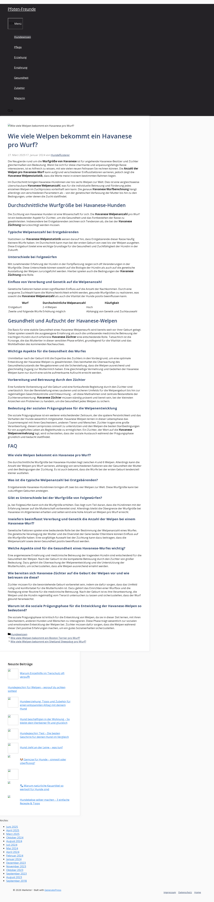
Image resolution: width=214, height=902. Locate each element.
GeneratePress (52, 889)
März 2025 (13, 834)
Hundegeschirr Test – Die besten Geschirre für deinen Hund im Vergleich (44, 735)
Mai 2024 (12, 848)
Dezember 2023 (16, 863)
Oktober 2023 (14, 870)
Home (197, 892)
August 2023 (14, 877)
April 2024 (12, 852)
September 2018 (16, 881)
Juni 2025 (12, 826)
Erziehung (20, 57)
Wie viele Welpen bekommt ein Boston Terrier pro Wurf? (45, 638)
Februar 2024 (14, 855)
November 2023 (16, 866)
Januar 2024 (13, 859)
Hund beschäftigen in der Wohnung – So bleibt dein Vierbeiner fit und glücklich (45, 721)
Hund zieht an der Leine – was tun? (41, 747)
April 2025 (12, 830)
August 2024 (14, 841)
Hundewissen (22, 37)
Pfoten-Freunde (22, 9)
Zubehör (19, 88)
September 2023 (16, 873)
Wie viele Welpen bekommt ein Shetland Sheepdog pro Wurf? (48, 641)
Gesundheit (21, 77)
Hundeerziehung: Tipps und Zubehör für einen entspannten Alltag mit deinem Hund (45, 705)
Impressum (170, 892)
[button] (10, 111)
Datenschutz (185, 892)
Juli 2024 (11, 844)
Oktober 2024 (14, 837)
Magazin (19, 98)
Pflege (18, 47)
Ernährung (20, 67)
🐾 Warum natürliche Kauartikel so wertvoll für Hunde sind (41, 787)
